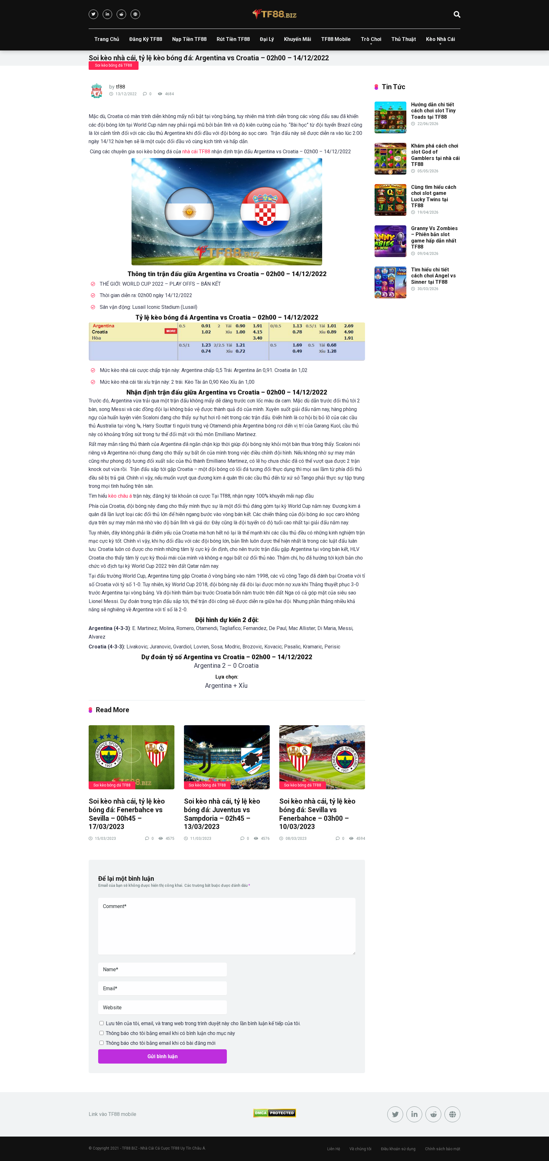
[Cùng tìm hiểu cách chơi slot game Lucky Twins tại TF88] (390, 214)
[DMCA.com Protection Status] (274, 1116)
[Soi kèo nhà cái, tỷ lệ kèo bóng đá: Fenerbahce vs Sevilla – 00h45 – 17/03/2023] (131, 757)
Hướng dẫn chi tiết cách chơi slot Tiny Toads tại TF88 (433, 111)
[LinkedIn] (107, 14)
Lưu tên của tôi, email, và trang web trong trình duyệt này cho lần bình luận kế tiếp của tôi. (203, 1023)
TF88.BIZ (130, 1148)
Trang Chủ (106, 39)
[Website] (135, 14)
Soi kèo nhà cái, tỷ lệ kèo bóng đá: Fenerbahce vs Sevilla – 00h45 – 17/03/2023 (127, 814)
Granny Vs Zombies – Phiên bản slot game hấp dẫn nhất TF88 (434, 237)
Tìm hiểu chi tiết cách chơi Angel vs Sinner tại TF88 (433, 276)
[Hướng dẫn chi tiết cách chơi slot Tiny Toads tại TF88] (390, 132)
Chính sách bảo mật (442, 1149)
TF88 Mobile (336, 39)
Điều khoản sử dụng (398, 1149)
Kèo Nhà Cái (440, 39)
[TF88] (274, 14)
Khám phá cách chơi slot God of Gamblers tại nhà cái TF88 (435, 155)
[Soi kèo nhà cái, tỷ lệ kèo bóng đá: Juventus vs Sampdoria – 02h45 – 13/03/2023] (227, 757)
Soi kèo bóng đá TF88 (113, 65)
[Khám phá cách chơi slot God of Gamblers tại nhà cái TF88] (390, 173)
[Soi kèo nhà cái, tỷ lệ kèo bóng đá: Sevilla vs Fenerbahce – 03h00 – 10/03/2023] (322, 757)
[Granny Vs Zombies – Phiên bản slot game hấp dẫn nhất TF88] (390, 255)
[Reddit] (121, 14)
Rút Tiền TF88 (233, 39)
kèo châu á (120, 496)
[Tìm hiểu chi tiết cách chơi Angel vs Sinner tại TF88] (390, 297)
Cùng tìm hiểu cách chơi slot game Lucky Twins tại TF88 (433, 196)
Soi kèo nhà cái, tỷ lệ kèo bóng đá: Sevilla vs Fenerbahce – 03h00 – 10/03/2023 (317, 814)
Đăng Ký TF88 (145, 39)
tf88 (120, 87)
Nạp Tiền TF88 (189, 39)
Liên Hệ (333, 1149)
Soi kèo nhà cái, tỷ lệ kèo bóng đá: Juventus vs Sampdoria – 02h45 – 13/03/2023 (222, 814)
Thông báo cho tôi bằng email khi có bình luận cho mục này (170, 1033)
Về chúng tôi (360, 1149)
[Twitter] (93, 14)
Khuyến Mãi (297, 39)
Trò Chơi (371, 39)
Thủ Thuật (403, 39)
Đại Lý (267, 39)
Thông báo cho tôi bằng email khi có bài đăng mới (160, 1043)
